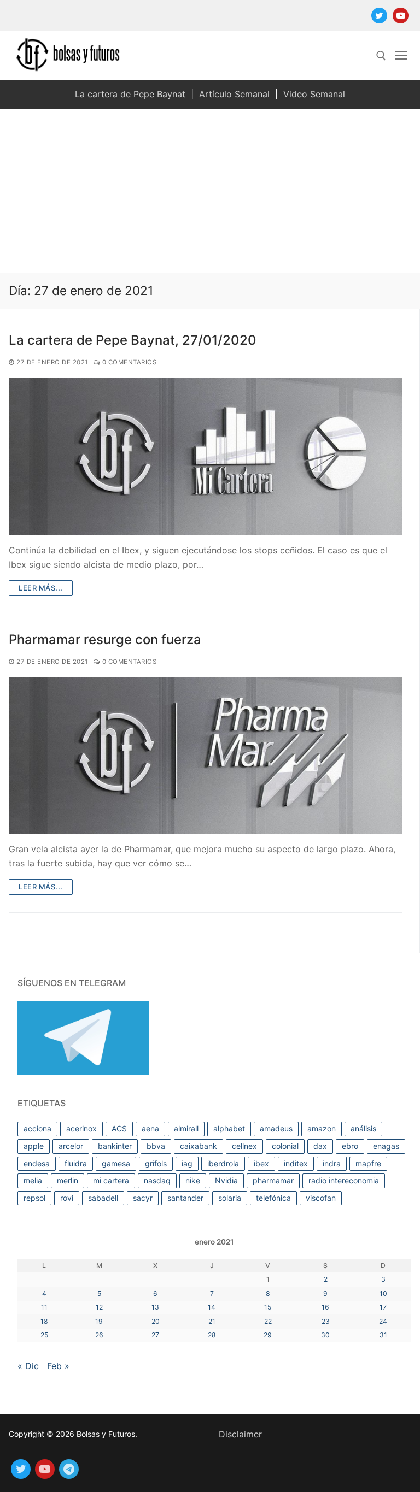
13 (155, 1307)
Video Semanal (314, 94)
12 (99, 1307)
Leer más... (41, 587)
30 (325, 1335)
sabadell (103, 1197)
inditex (296, 1163)
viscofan (321, 1197)
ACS (119, 1128)
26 (99, 1335)
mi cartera (111, 1180)
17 (383, 1307)
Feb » (58, 1365)
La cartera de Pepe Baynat (130, 94)
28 (212, 1335)
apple (34, 1146)
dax (320, 1146)
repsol (34, 1197)
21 (211, 1321)
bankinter (115, 1146)
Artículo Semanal (234, 94)
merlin (67, 1180)
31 (383, 1335)
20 (155, 1321)
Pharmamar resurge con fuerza (105, 639)
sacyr (143, 1197)
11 (44, 1307)
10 (383, 1293)
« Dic (28, 1365)
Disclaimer (240, 1434)
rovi (66, 1197)
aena (150, 1128)
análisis (363, 1128)
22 (268, 1321)
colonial (285, 1146)
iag (187, 1163)
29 (268, 1335)
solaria (229, 1197)
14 (211, 1307)
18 (44, 1321)
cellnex (244, 1146)
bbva (156, 1146)
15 (267, 1307)
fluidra (76, 1163)
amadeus (276, 1128)
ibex (261, 1163)
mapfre (368, 1163)
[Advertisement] (210, 190)
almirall (186, 1128)
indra (332, 1163)
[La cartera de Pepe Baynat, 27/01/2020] (205, 456)
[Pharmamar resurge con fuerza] (205, 755)
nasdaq (157, 1180)
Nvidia (226, 1180)
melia (33, 1180)
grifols (156, 1163)
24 (383, 1321)
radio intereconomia (343, 1180)
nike (192, 1180)
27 (155, 1335)
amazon (321, 1128)
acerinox (81, 1128)
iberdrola (223, 1163)
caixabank (198, 1146)
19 (99, 1321)
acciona (37, 1128)
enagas (386, 1146)
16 (325, 1307)
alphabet (229, 1128)
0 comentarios (128, 362)
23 (326, 1321)
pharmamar (273, 1180)
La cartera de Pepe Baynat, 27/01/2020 (132, 340)
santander (185, 1197)
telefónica (273, 1197)
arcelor (71, 1146)
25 (44, 1335)
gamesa (116, 1163)
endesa (37, 1163)
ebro (350, 1146)
